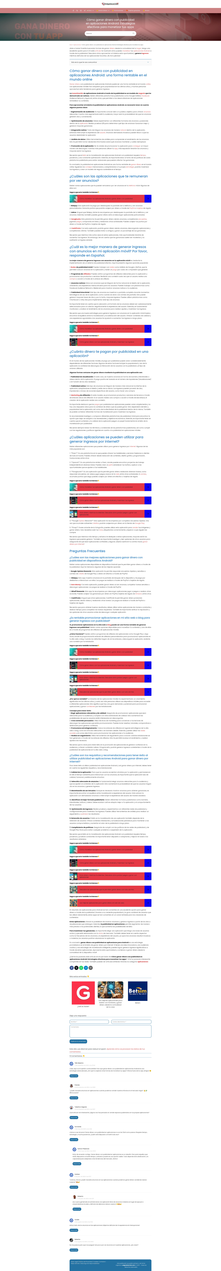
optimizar (84, 814)
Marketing (75, 395)
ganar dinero (136, 164)
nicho (101, 933)
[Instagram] (81, 10)
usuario (102, 132)
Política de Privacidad (85, 1262)
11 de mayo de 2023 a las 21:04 (83, 1129)
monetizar (126, 51)
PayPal (132, 208)
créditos (96, 523)
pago (115, 270)
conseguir (136, 146)
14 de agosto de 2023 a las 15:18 (84, 1222)
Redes (73, 267)
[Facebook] (73, 10)
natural (123, 130)
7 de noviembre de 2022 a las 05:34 (85, 1065)
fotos (101, 530)
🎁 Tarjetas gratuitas (133, 11)
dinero (112, 48)
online (148, 84)
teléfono (132, 185)
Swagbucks (76, 219)
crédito (81, 574)
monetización (77, 93)
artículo (98, 51)
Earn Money (76, 584)
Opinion (82, 521)
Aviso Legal (74, 1262)
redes (112, 267)
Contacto (102, 1262)
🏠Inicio (89, 11)
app (116, 148)
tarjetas (140, 208)
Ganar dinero (75, 84)
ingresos (145, 53)
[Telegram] (84, 10)
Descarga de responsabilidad (90, 1263)
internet (133, 446)
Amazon (138, 594)
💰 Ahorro (146, 11)
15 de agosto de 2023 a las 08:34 (84, 1241)
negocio (141, 93)
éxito (84, 155)
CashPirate (76, 228)
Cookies (95, 1262)
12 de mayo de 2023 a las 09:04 (87, 1151)
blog (109, 625)
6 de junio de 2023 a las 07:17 (83, 1176)
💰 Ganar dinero (101, 11)
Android (147, 51)
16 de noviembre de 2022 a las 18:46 (85, 1087)
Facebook (145, 96)
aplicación (84, 123)
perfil (111, 465)
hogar (138, 48)
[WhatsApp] (81, 968)
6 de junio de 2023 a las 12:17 (86, 1198)
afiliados (87, 274)
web (117, 474)
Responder (73, 1076)
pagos (97, 404)
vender (135, 527)
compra (73, 279)
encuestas (143, 219)
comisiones (91, 706)
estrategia (130, 167)
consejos (88, 167)
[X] (77, 10)
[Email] (91, 968)
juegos (79, 221)
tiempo (143, 155)
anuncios (147, 112)
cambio (143, 474)
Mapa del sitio (75, 1263)
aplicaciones (138, 51)
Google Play (139, 523)
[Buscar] (133, 33)
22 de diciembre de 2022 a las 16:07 (85, 1109)
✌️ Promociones (117, 11)
